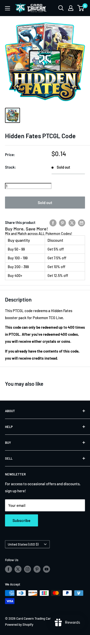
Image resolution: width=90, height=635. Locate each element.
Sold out (45, 202)
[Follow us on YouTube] (46, 569)
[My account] (70, 8)
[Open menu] (7, 8)
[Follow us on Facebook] (8, 569)
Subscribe (21, 520)
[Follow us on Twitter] (18, 569)
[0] (81, 8)
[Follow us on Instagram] (27, 569)
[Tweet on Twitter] (72, 222)
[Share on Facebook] (53, 222)
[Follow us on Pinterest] (37, 569)
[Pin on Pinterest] (62, 222)
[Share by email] (81, 222)
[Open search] (61, 8)
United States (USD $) (23, 544)
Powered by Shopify (19, 624)
